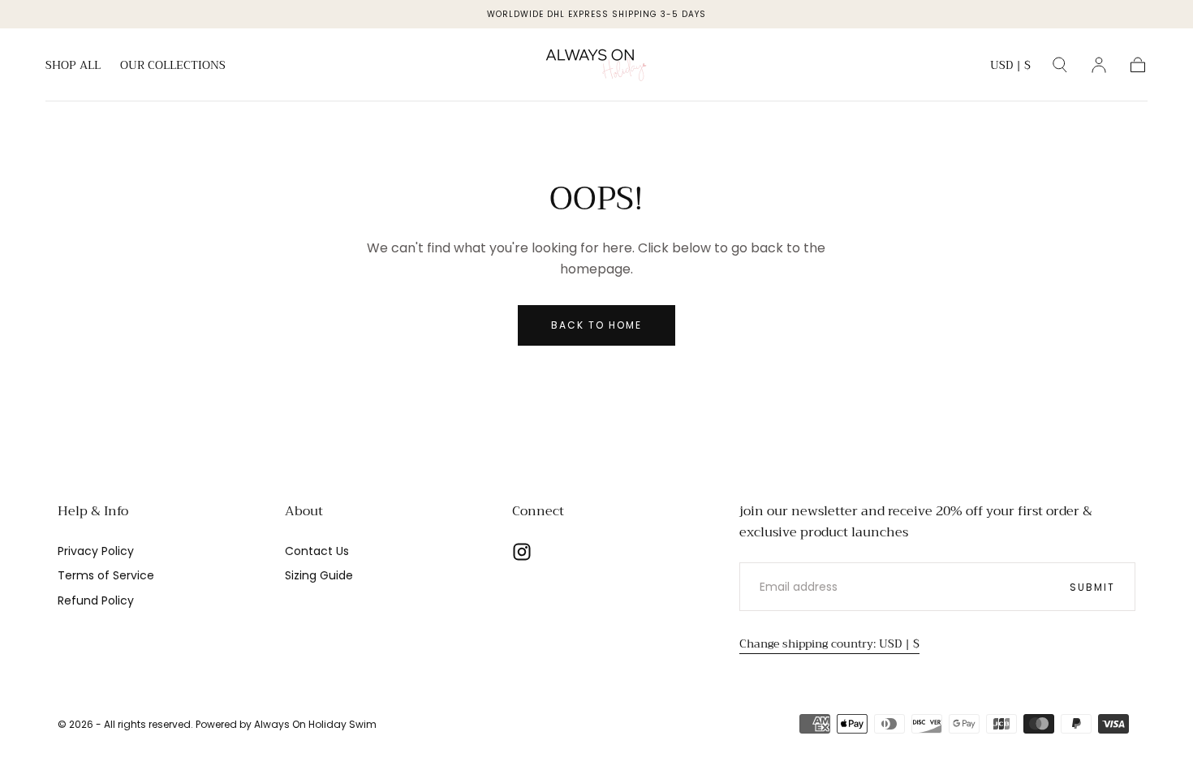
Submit (1092, 587)
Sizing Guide (319, 575)
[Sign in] (1099, 65)
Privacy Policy (96, 551)
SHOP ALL (73, 66)
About (304, 511)
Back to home (596, 325)
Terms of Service (106, 575)
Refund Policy (96, 600)
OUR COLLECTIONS (173, 66)
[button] (1010, 67)
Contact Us (317, 551)
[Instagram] (522, 552)
